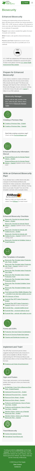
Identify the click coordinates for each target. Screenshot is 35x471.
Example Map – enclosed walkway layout (17, 310)
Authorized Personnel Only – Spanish (16, 394)
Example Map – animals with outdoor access (18, 313)
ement (26, 364)
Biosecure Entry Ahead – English (14, 397)
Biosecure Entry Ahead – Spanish (15, 400)
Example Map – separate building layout (16, 308)
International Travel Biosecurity (14, 436)
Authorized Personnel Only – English (15, 392)
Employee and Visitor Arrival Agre (15, 364)
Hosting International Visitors (13, 434)
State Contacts (17, 464)
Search (26, 2)
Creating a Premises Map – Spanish (15, 126)
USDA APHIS (19, 450)
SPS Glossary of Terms (12, 296)
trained (25, 89)
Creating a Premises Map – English (15, 123)
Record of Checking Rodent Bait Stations (17, 334)
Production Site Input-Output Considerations (18, 332)
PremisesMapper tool (20, 135)
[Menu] (32, 2)
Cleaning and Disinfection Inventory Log (16, 337)
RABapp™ (16, 201)
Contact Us (17, 466)
